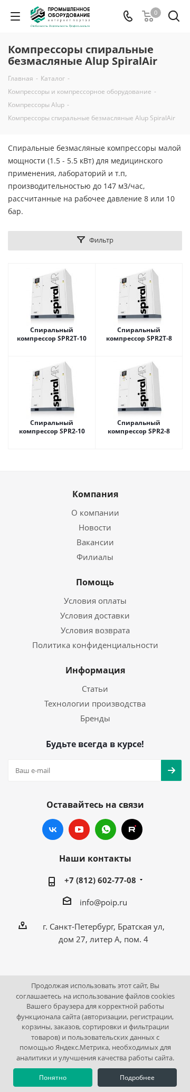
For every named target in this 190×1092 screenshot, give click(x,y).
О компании (95, 512)
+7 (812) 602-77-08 (100, 880)
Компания (95, 494)
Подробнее (137, 1077)
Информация (95, 670)
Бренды (95, 718)
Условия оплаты (95, 600)
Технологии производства (95, 703)
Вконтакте (52, 829)
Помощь (95, 582)
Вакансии (95, 542)
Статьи (95, 688)
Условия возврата (95, 630)
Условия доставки (95, 615)
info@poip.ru (103, 902)
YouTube (79, 829)
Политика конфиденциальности (95, 645)
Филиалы (95, 557)
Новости (95, 527)
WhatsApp (105, 829)
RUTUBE (131, 829)
